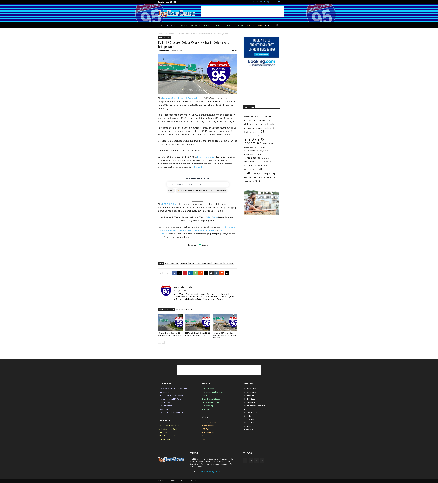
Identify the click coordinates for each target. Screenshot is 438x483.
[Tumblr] (216, 273)
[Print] (211, 273)
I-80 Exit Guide (207, 230)
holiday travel (250, 132)
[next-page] (163, 342)
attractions (248, 113)
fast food (263, 124)
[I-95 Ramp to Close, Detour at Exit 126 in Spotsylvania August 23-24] (197, 322)
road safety (269, 161)
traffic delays (228, 263)
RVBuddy (257, 165)
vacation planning (269, 177)
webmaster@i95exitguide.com (210, 471)
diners (257, 124)
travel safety (248, 177)
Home (160, 34)
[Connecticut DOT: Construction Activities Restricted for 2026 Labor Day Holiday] (225, 322)
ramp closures (252, 158)
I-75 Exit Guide (192, 230)
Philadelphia (248, 154)
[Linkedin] (261, 2)
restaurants (265, 158)
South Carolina (249, 170)
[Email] (206, 273)
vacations (247, 181)
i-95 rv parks (261, 136)
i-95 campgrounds (250, 136)
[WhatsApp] (195, 273)
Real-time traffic (205, 157)
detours (192, 263)
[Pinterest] (264, 2)
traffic (260, 169)
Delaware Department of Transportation (182, 98)
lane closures (252, 143)
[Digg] (227, 273)
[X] (275, 2)
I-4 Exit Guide (228, 227)
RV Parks (264, 165)
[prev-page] (159, 342)
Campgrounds (248, 116)
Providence (258, 154)
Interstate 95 (206, 263)
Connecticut (266, 116)
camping (257, 116)
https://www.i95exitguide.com (185, 291)
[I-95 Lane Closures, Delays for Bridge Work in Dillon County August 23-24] (170, 322)
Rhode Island (249, 162)
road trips (248, 165)
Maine (265, 143)
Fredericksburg (249, 128)
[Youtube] (279, 2)
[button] (277, 25)
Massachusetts (248, 147)
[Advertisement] (242, 11)
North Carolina (249, 150)
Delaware (184, 263)
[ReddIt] (200, 273)
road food (259, 162)
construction (252, 120)
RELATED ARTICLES (166, 309)
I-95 (198, 263)
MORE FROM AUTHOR (184, 309)
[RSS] (271, 2)
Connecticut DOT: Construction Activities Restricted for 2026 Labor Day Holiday (224, 335)
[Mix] (221, 273)
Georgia (259, 128)
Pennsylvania (262, 150)
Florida (270, 124)
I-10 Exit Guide (177, 230)
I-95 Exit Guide (165, 51)
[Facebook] (254, 2)
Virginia (256, 181)
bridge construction (171, 263)
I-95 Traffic (198, 167)
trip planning (258, 177)
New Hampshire (260, 147)
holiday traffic (269, 128)
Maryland (271, 143)
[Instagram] (257, 2)
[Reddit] (268, 2)
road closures (217, 263)
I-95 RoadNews (170, 34)
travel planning (268, 173)
